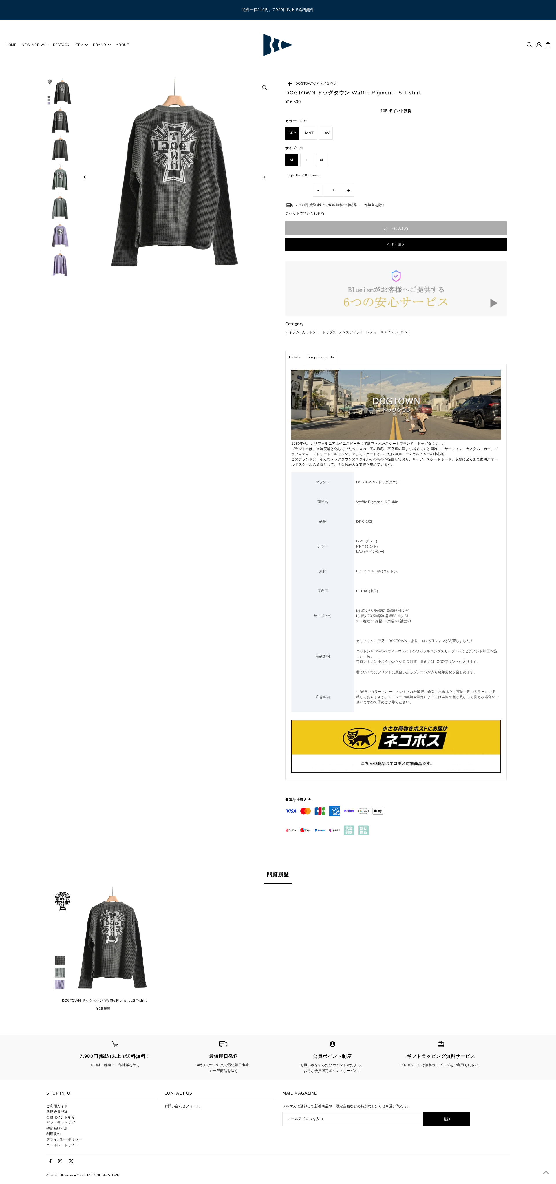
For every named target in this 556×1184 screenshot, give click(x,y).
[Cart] (548, 44)
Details (295, 357)
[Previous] (84, 177)
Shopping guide (321, 357)
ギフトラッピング (60, 1123)
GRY (292, 133)
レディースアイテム (382, 332)
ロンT (405, 332)
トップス (329, 332)
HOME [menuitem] (11, 45)
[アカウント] (539, 44)
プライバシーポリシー (64, 1139)
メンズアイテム (351, 332)
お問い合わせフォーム (182, 1106)
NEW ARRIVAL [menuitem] (35, 45)
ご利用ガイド (57, 1106)
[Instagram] (60, 1161)
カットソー (311, 332)
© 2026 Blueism (59, 1175)
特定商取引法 (57, 1128)
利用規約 (53, 1134)
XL (322, 160)
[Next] (264, 177)
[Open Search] (529, 44)
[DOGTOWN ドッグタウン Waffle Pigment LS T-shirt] (104, 940)
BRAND (99, 45)
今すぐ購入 (396, 244)
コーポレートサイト (62, 1145)
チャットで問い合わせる (304, 213)
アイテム (292, 332)
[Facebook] (50, 1161)
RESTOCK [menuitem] (61, 45)
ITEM (79, 45)
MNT (309, 133)
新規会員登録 (57, 1111)
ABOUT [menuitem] (122, 45)
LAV (326, 133)
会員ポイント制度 (60, 1117)
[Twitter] (71, 1161)
